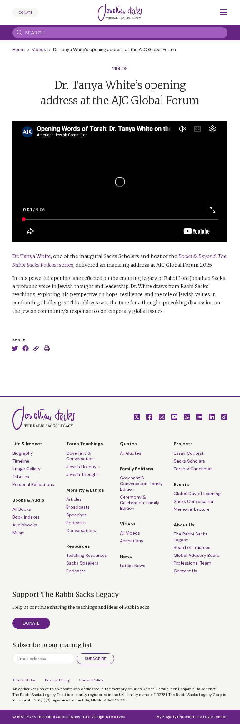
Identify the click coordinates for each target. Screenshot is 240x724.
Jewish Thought (82, 474)
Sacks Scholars (189, 461)
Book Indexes (26, 517)
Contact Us (185, 571)
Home (18, 49)
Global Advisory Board (197, 555)
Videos (39, 49)
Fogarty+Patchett (178, 716)
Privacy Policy (57, 680)
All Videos (130, 533)
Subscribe (95, 658)
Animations (131, 541)
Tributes (20, 476)
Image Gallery (26, 469)
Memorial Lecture (192, 509)
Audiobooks (24, 525)
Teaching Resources (86, 555)
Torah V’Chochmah (193, 469)
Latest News (132, 565)
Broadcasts (78, 507)
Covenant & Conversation (80, 456)
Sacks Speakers (82, 563)
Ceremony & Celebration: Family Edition (139, 502)
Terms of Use (24, 680)
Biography (22, 453)
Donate (25, 12)
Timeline (20, 461)
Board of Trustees (192, 547)
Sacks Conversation (194, 501)
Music (18, 532)
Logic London (215, 716)
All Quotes (130, 453)
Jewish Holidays (82, 466)
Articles (74, 499)
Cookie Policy (91, 680)
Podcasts (76, 522)
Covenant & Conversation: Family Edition (141, 483)
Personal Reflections (33, 484)
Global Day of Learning (197, 493)
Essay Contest (189, 453)
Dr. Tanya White (31, 256)
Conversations (81, 530)
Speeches (76, 515)
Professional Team (192, 563)
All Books (21, 509)
